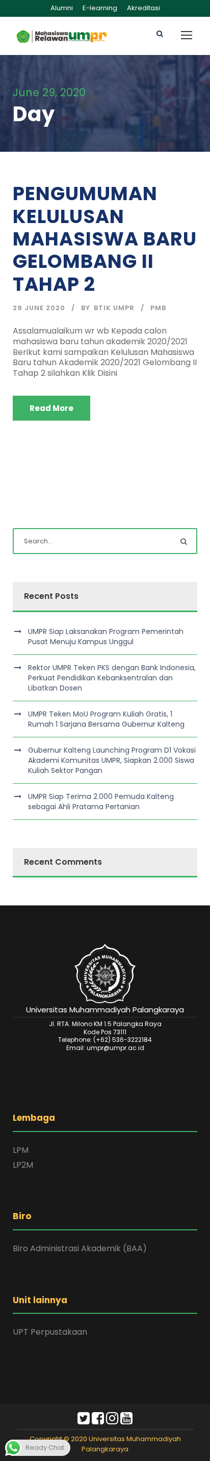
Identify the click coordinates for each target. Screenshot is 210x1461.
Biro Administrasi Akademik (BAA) (80, 1248)
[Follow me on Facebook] (98, 1420)
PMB (158, 308)
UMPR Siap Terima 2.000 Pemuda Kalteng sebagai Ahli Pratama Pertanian (101, 801)
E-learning (100, 8)
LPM (21, 1150)
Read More (51, 408)
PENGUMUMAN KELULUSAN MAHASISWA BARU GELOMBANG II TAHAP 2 (105, 238)
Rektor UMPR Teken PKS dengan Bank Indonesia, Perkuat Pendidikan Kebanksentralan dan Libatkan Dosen (112, 678)
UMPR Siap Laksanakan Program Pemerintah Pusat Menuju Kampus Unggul (105, 636)
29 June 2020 (39, 308)
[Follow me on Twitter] (83, 1420)
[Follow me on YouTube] (126, 1420)
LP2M (23, 1165)
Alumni (61, 8)
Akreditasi (143, 8)
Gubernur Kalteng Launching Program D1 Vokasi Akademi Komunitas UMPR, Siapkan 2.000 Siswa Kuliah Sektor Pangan (112, 760)
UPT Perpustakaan (50, 1332)
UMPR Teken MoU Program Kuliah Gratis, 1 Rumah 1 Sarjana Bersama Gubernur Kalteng (106, 719)
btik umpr (114, 308)
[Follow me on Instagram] (112, 1420)
